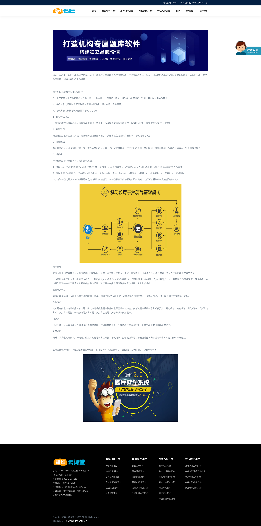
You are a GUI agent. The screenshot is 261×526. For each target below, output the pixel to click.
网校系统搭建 (165, 465)
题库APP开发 (138, 465)
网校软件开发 (165, 493)
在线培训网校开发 (167, 471)
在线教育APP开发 (113, 482)
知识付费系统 (112, 471)
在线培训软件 (112, 487)
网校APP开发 (164, 487)
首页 (94, 11)
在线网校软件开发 (167, 476)
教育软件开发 (108, 11)
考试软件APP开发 (193, 476)
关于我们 (204, 11)
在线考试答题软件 (193, 482)
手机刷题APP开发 (140, 493)
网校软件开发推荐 (167, 482)
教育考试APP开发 (193, 465)
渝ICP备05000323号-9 (76, 521)
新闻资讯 (190, 11)
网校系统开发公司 (167, 498)
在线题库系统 (138, 476)
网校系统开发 (145, 11)
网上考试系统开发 (193, 487)
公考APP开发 (111, 493)
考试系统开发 (163, 11)
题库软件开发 (126, 11)
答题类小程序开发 (140, 487)
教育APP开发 (111, 465)
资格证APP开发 (112, 476)
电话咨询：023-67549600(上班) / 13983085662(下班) (185, 2)
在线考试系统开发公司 (195, 471)
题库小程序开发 (139, 482)
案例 (178, 11)
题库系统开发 (138, 471)
